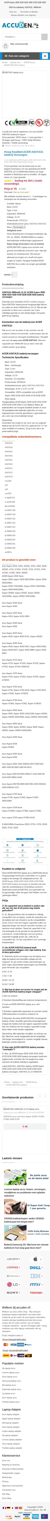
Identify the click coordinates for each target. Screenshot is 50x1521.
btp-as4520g (10, 506)
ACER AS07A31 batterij (14, 65)
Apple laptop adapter (11, 1418)
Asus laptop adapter (11, 1427)
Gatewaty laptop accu (11, 1389)
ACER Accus (29, 62)
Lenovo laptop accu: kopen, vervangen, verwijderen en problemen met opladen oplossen (25, 1192)
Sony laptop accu (9, 1377)
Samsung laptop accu (11, 1381)
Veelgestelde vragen (11, 1473)
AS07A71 (8, 468)
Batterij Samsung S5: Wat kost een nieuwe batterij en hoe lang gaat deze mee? (26, 1246)
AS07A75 (8, 477)
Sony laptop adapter (11, 1444)
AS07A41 (8, 452)
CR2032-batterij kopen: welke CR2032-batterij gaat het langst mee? (24, 1220)
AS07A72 (8, 473)
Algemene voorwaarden (12, 1486)
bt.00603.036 (10, 548)
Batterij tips (7, 1477)
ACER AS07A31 (22, 426)
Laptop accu (15, 62)
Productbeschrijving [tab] (13, 284)
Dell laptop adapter (10, 1423)
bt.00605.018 (10, 531)
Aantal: (7, 274)
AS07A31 (33, 224)
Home (4, 62)
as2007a (8, 552)
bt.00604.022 (10, 540)
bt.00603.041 (10, 544)
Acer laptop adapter (10, 1414)
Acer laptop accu (9, 1397)
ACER (15, 207)
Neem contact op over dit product (20, 145)
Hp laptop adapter (10, 1435)
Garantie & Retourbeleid (12, 1469)
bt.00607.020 (10, 510)
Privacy (5, 1481)
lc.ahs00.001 (10, 502)
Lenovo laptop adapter (12, 1439)
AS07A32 (42, 224)
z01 (6, 485)
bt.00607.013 (10, 523)
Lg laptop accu (8, 1393)
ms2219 (8, 493)
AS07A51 (8, 460)
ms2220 (8, 481)
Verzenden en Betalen (29, 12)
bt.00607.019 (10, 514)
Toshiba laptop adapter (12, 1448)
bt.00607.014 (10, 519)
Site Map (6, 1494)
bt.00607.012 (10, 527)
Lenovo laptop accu (10, 1372)
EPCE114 (23, 220)
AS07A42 (8, 456)
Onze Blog (6, 1498)
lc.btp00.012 (10, 498)
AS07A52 (8, 464)
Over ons (13, 12)
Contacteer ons (9, 1490)
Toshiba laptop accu (11, 1402)
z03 (6, 489)
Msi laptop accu (9, 1385)
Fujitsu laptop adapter (11, 1431)
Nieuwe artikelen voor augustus (23, 15)
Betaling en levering (10, 1465)
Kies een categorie (19, 56)
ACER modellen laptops (34, 302)
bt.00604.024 (10, 535)
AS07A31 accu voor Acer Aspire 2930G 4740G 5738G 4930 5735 (23, 1117)
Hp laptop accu (8, 1368)
